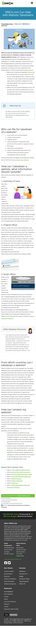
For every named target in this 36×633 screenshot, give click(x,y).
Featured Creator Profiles (11, 609)
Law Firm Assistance (10, 601)
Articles (6, 606)
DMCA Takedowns (18, 481)
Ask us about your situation (21, 160)
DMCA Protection (17, 478)
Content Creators (9, 571)
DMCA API (22, 584)
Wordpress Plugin (24, 579)
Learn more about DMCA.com (12, 559)
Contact (6, 596)
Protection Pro (23, 574)
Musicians (7, 576)
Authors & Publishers (10, 579)
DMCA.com (15, 483)
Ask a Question (8, 594)
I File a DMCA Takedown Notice (21, 470)
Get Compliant (24, 437)
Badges (21, 576)
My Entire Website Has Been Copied (21, 474)
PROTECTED (13, 615)
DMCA (6, 615)
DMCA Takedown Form (24, 495)
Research (6, 604)
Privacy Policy (8, 622)
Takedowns (22, 571)
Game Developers (9, 581)
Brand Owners (8, 574)
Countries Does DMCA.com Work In (20, 472)
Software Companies (10, 584)
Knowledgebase (8, 591)
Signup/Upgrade (24, 581)
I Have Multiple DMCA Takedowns (21, 476)
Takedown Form (28, 70)
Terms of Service (18, 622)
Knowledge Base (7, 24)
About (6, 599)
